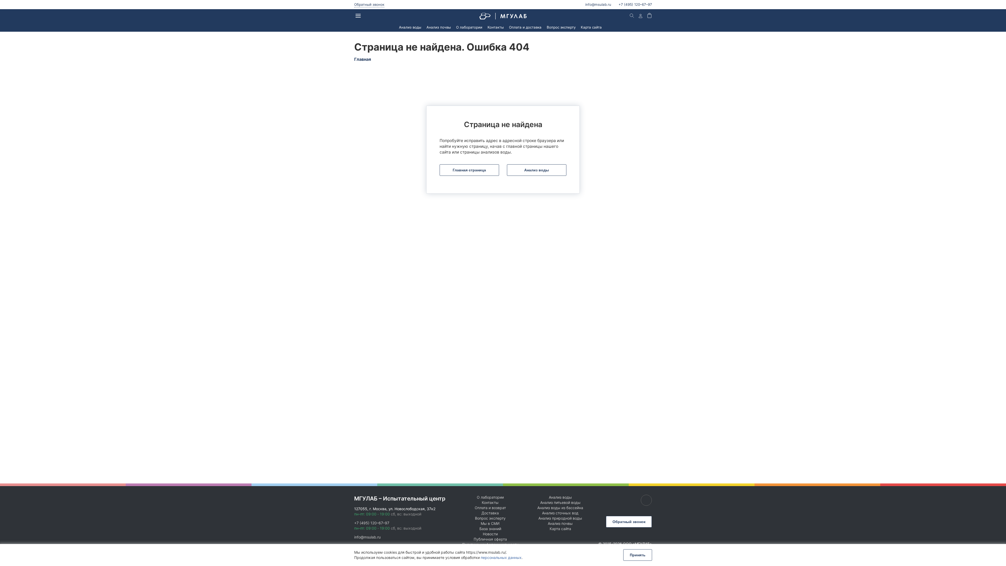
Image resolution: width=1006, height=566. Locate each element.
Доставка (490, 513)
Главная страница (469, 170)
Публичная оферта (490, 539)
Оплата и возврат (490, 507)
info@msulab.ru (598, 4)
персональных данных (501, 557)
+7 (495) (635, 4)
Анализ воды (410, 27)
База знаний (490, 528)
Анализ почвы (439, 27)
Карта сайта (591, 27)
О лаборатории (469, 27)
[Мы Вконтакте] (646, 500)
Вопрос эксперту (561, 27)
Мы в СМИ (490, 523)
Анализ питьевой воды (560, 502)
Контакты (496, 27)
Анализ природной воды (560, 518)
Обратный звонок (369, 4)
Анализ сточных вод (560, 513)
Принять (638, 555)
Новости (490, 534)
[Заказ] (649, 16)
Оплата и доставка (525, 27)
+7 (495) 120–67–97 (371, 523)
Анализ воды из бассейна (560, 507)
